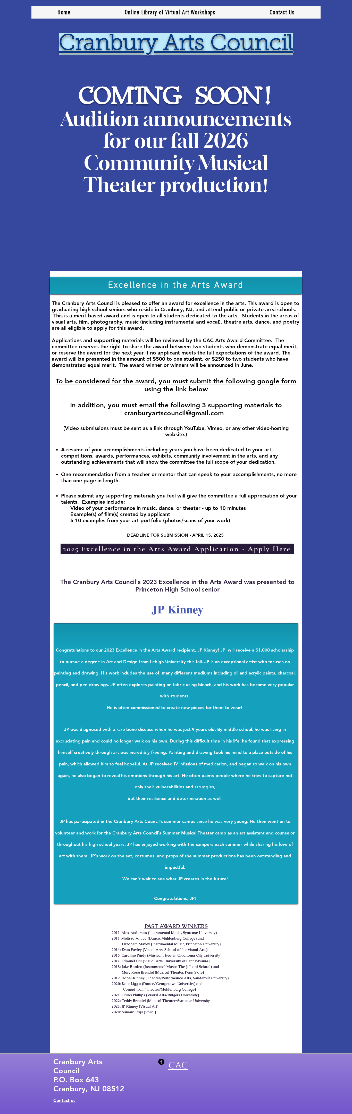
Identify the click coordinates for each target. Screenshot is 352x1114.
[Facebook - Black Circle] (161, 1062)
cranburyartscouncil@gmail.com (174, 413)
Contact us (64, 1100)
